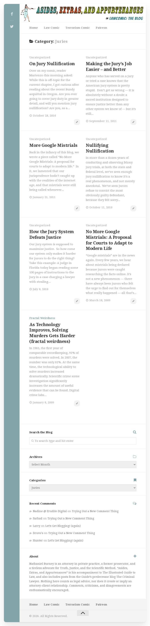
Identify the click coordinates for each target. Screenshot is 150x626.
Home (33, 27)
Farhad (37, 518)
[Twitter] (12, 26)
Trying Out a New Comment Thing (95, 511)
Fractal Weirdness (42, 318)
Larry (36, 525)
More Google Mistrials (53, 145)
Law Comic (52, 27)
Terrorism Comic (77, 27)
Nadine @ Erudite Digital (50, 511)
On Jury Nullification (52, 63)
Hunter (38, 540)
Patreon (101, 27)
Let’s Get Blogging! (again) (63, 525)
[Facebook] (12, 14)
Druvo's (38, 533)
